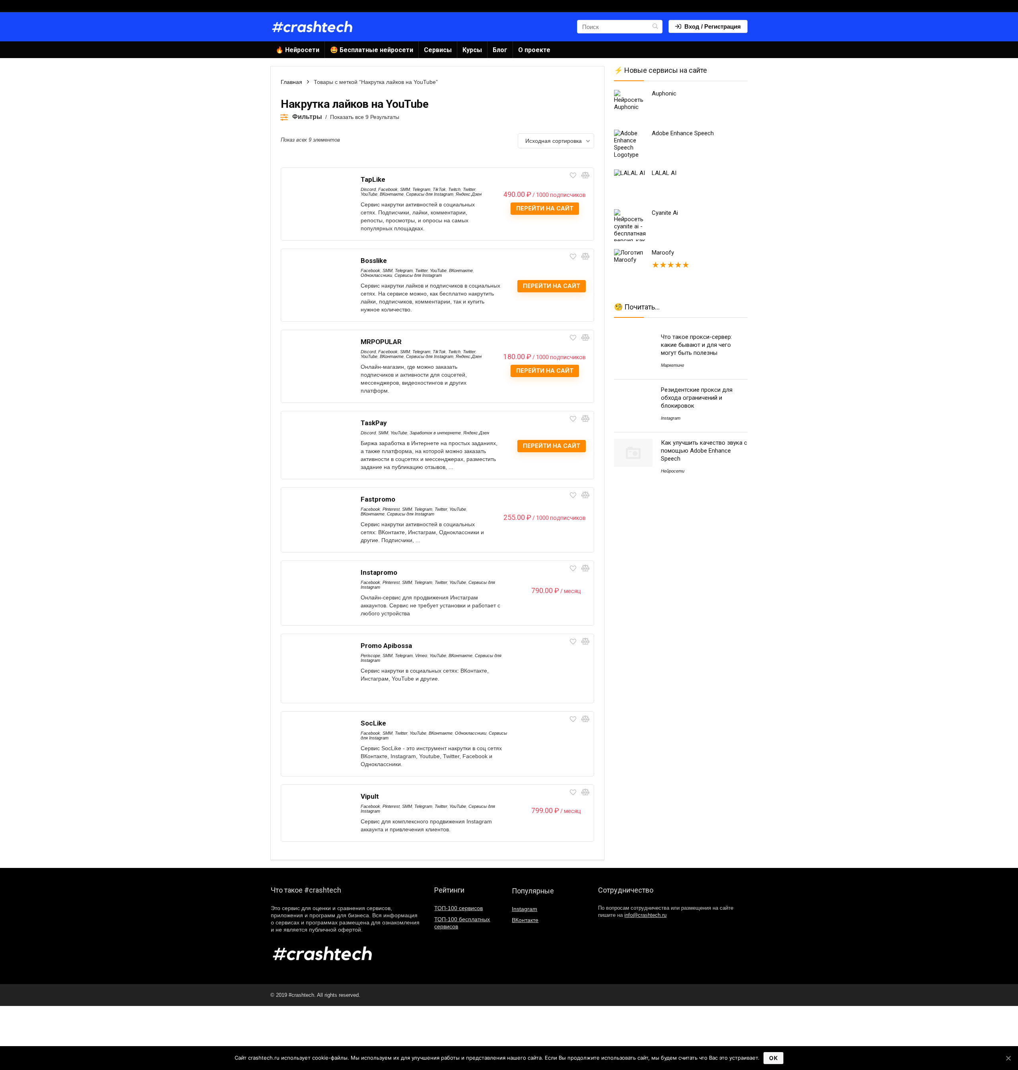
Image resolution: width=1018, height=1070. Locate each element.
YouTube (369, 194)
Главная (291, 82)
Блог (500, 50)
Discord (368, 189)
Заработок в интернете (435, 432)
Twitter (469, 189)
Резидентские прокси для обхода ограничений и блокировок (696, 397)
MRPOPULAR (381, 342)
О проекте (534, 50)
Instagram (670, 418)
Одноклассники (376, 275)
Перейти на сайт (544, 208)
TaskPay (374, 423)
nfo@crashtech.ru (645, 915)
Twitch (454, 189)
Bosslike (374, 261)
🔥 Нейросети (297, 50)
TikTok (439, 189)
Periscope (370, 655)
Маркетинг (672, 365)
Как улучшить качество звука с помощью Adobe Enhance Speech (704, 450)
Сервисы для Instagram (429, 194)
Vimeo (421, 655)
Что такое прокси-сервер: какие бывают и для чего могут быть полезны (696, 344)
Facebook (388, 189)
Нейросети (672, 471)
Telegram (421, 189)
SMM (405, 189)
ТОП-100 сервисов (458, 908)
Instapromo (379, 572)
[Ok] (1008, 1058)
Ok (773, 1057)
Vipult (370, 796)
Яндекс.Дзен (469, 194)
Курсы (472, 50)
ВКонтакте (392, 194)
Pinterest (391, 509)
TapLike (373, 179)
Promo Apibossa (386, 646)
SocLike (373, 723)
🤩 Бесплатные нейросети (371, 50)
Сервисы (438, 50)
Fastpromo (378, 499)
